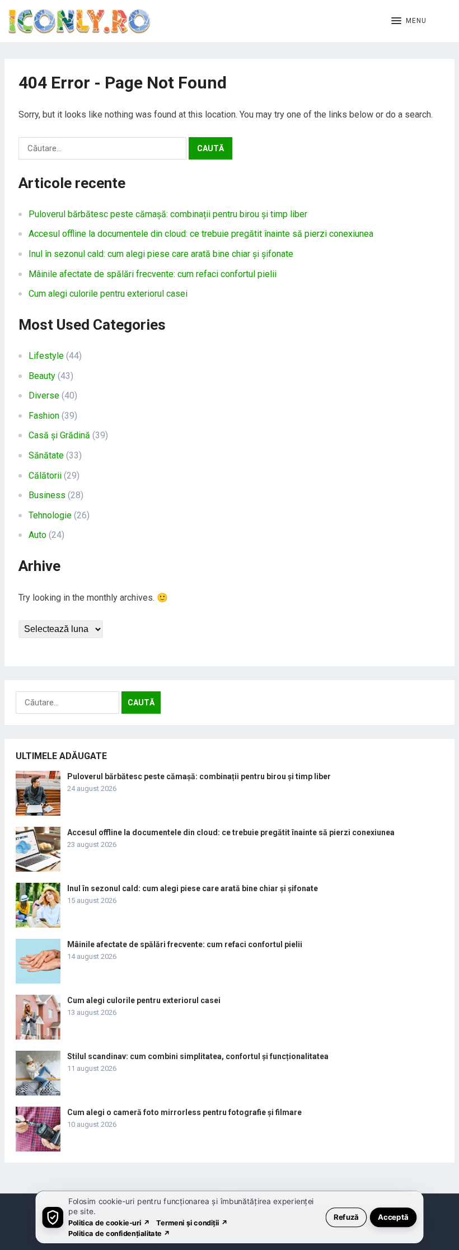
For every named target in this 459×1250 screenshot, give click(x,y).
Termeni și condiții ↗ (192, 1222)
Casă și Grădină (59, 435)
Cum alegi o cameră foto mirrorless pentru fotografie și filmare (184, 1112)
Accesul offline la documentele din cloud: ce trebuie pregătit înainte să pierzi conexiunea (201, 233)
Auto (37, 535)
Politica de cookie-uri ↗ (109, 1222)
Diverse (44, 395)
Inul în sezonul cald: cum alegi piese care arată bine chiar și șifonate (161, 254)
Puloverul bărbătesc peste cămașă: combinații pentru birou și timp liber (168, 214)
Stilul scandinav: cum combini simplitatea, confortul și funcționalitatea (198, 1056)
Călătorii (45, 475)
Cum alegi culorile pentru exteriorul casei (108, 293)
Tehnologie (50, 515)
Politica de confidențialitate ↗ (119, 1233)
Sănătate (46, 455)
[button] (409, 21)
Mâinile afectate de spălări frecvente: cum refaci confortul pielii (153, 274)
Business (47, 495)
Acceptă (393, 1216)
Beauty (42, 376)
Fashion (44, 415)
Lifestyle (46, 355)
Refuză (346, 1216)
